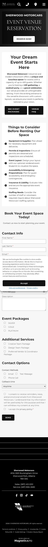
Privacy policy (32, 288)
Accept (24, 283)
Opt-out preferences (17, 288)
